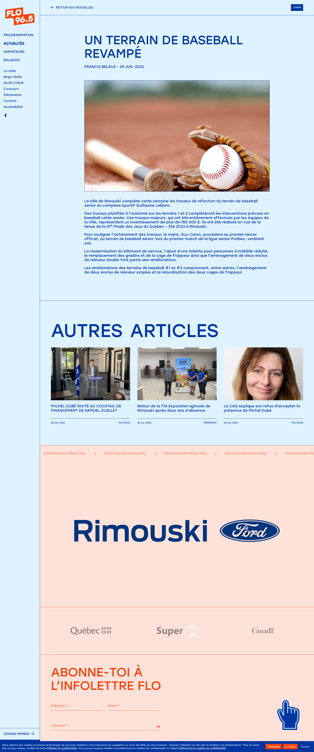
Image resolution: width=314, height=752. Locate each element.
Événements (13, 95)
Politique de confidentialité (62, 748)
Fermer (305, 746)
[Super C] (177, 631)
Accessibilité (13, 107)
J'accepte (273, 746)
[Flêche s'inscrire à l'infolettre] (158, 727)
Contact (10, 101)
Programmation (18, 35)
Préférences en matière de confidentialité (202, 748)
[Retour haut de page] (288, 735)
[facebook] (5, 115)
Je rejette (290, 746)
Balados (12, 60)
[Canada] (263, 631)
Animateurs (14, 52)
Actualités (14, 43)
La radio (10, 71)
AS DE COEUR (14, 83)
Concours (11, 89)
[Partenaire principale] (177, 598)
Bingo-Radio (13, 77)
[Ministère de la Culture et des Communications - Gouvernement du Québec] (91, 631)
